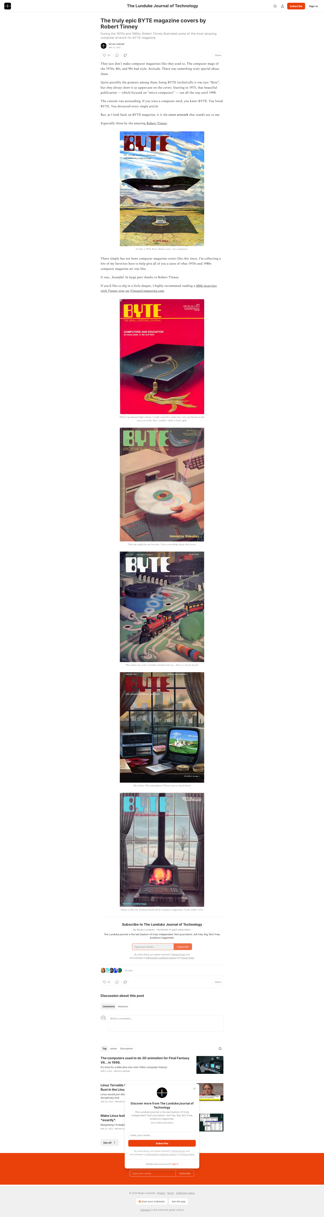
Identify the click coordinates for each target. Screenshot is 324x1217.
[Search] (275, 6)
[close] (194, 1088)
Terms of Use (178, 1150)
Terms (170, 1193)
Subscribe (296, 6)
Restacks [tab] (123, 1006)
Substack (145, 1209)
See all (107, 1142)
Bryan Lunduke (117, 44)
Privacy (161, 1193)
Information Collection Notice (161, 1154)
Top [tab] (104, 1048)
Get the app (178, 1201)
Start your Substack (153, 1201)
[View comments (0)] (117, 55)
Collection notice (185, 1193)
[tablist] (115, 1006)
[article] (162, 1067)
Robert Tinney (156, 123)
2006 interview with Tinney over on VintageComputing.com (159, 288)
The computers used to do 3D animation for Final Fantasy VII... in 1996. (145, 1060)
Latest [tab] (113, 1048)
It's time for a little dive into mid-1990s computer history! (134, 1067)
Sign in (313, 6)
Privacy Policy (187, 1154)
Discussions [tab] (126, 1048)
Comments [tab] (109, 1006)
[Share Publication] (282, 6)
